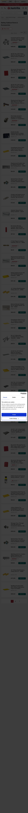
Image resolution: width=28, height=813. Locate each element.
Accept (14, 414)
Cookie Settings (13, 418)
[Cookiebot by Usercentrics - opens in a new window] (20, 393)
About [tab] (22, 397)
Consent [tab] (5, 397)
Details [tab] (14, 397)
